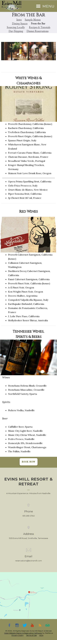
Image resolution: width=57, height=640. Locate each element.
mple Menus (34, 19)
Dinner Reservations (38, 31)
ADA (41, 635)
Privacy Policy (18, 635)
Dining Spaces (19, 23)
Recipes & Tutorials (39, 27)
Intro (19, 19)
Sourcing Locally (16, 27)
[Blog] (39, 625)
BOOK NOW (28, 461)
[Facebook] (9, 625)
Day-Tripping (16, 31)
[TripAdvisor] (47, 625)
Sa (26, 19)
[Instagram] (17, 625)
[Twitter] (24, 625)
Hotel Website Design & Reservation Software (23, 633)
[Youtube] (32, 625)
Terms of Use (31, 635)
